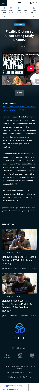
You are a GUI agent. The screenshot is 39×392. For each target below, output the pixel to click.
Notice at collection (10, 389)
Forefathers (27, 377)
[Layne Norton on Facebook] (19, 338)
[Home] (2, 17)
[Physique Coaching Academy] (32, 356)
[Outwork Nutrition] (20, 356)
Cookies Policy (22, 372)
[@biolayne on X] (23, 338)
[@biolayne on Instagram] (15, 338)
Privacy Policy (11, 372)
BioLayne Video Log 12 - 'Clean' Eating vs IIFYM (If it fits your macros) (19, 260)
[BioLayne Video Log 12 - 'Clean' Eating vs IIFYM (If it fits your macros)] (19, 239)
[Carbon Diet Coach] (8, 356)
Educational (20, 25)
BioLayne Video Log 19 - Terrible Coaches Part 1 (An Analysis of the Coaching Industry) (17, 306)
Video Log (10, 253)
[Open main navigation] (3, 3)
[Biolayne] (19, 3)
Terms (30, 372)
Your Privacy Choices (16, 386)
